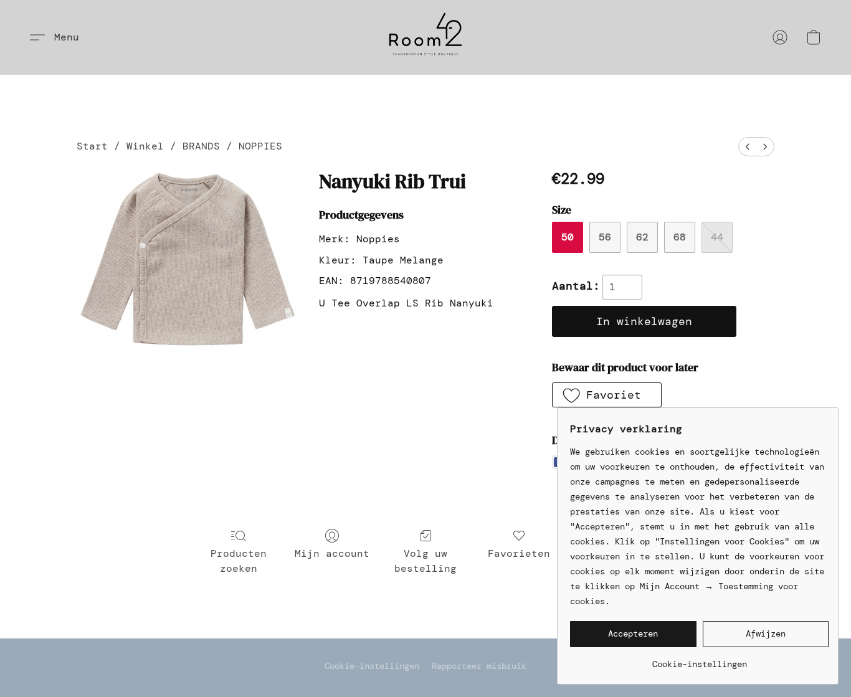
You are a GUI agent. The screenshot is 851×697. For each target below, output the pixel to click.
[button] (425, 37)
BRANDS (201, 146)
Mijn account (332, 553)
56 (605, 237)
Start (92, 146)
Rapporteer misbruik (479, 665)
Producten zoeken (239, 561)
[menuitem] (747, 147)
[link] (699, 659)
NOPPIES (260, 146)
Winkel (145, 146)
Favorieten (519, 553)
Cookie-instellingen (372, 665)
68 (679, 237)
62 (642, 237)
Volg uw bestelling (425, 561)
